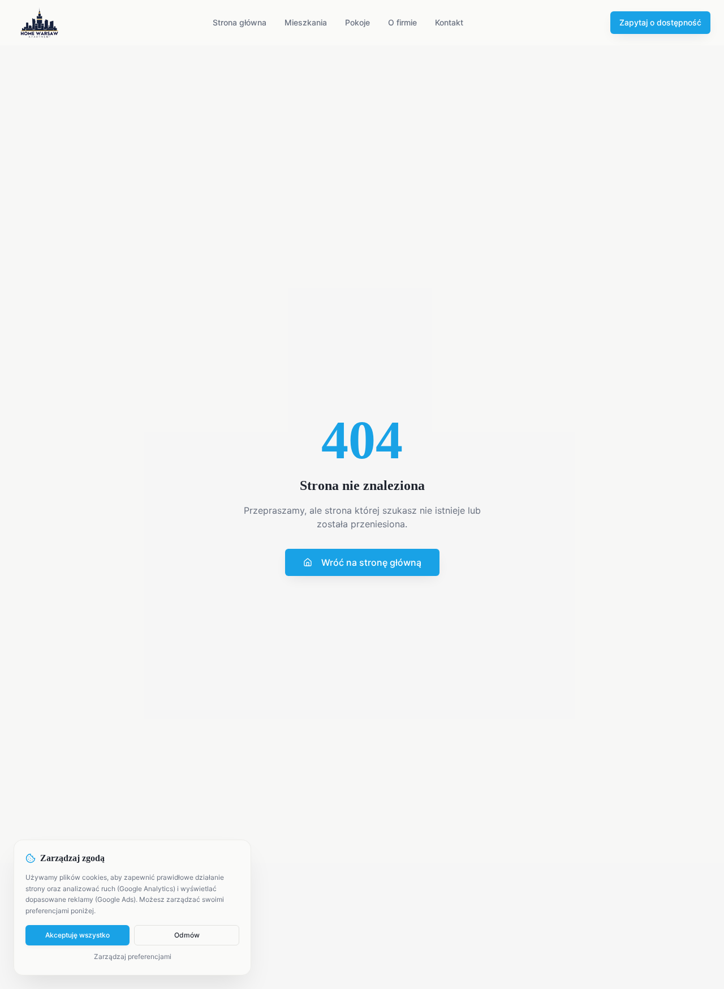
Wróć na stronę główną (371, 562)
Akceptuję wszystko (77, 935)
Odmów (187, 935)
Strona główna (239, 22)
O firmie (402, 22)
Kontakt (449, 22)
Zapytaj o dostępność (660, 22)
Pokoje (357, 22)
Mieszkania (306, 22)
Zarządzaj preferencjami (132, 956)
